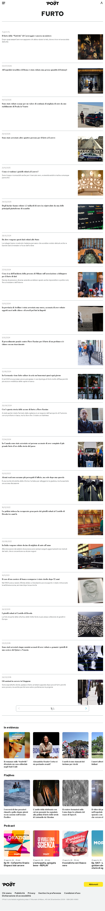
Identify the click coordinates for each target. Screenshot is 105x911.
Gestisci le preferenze (49, 893)
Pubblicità (20, 893)
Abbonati (93, 884)
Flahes (9, 775)
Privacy (31, 893)
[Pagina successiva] (86, 708)
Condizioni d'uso (72, 893)
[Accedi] (101, 3)
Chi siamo (7, 893)
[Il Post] (52, 3)
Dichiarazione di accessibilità (16, 895)
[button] (19, 708)
